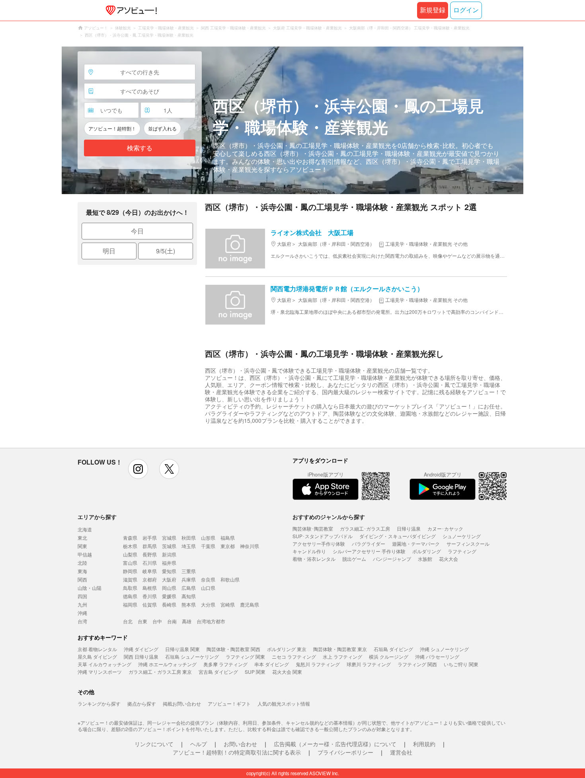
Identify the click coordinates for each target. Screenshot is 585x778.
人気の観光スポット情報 (283, 703)
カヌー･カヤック (445, 528)
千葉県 (208, 546)
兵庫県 (188, 579)
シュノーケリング (462, 536)
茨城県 (169, 546)
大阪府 (169, 579)
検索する (139, 148)
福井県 (169, 562)
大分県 (208, 604)
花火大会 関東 (287, 671)
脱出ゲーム (354, 558)
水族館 (425, 558)
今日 (137, 230)
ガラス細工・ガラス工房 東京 (160, 671)
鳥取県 (130, 587)
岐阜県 (149, 571)
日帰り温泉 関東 (182, 649)
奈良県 (208, 579)
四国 (82, 596)
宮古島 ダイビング (218, 671)
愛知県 (169, 571)
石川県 (149, 562)
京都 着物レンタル (97, 649)
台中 (157, 621)
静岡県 (130, 571)
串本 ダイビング (271, 664)
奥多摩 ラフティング (225, 664)
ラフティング (462, 551)
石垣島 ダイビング (393, 649)
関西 (82, 579)
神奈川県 (249, 546)
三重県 (188, 571)
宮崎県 (227, 604)
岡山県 (169, 587)
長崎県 (169, 604)
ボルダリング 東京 (286, 649)
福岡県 (130, 604)
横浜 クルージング (388, 656)
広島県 (188, 587)
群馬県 (149, 546)
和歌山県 (230, 579)
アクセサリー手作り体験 (318, 543)
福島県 (227, 537)
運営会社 (401, 752)
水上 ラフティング (342, 656)
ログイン (466, 10)
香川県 (149, 596)
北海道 (85, 529)
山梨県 (130, 554)
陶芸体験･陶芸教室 (312, 528)
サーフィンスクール (468, 543)
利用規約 (424, 744)
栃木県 (130, 546)
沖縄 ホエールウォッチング (167, 664)
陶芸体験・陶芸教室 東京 (340, 649)
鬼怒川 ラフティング (318, 664)
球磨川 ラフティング (369, 664)
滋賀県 (130, 579)
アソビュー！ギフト (229, 703)
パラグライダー (368, 543)
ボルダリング (426, 551)
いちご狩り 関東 (461, 664)
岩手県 (149, 537)
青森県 (130, 537)
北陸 (82, 562)
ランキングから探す (99, 703)
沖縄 (82, 612)
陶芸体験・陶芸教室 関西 (233, 649)
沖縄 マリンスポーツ (100, 671)
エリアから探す (97, 517)
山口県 (208, 587)
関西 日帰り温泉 (141, 656)
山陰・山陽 (89, 587)
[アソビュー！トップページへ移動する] (129, 10)
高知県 (188, 596)
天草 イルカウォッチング (104, 664)
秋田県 (188, 537)
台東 (142, 621)
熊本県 (188, 604)
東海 (82, 571)
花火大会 (448, 558)
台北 (128, 621)
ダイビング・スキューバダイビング (397, 536)
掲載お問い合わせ (182, 703)
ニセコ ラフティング (294, 656)
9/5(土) (165, 250)
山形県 (208, 537)
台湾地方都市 (211, 621)
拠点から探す (141, 703)
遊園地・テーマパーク (416, 543)
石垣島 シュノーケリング (192, 656)
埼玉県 (188, 546)
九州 (82, 604)
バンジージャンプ (392, 558)
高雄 (186, 621)
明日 (109, 250)
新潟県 (169, 554)
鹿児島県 (249, 604)
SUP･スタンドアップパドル (322, 536)
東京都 (227, 546)
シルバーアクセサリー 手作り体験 (369, 551)
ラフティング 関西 (417, 664)
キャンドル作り (309, 551)
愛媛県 (169, 596)
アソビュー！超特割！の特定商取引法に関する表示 (237, 752)
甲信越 (85, 554)
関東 (82, 546)
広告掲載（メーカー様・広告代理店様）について (335, 744)
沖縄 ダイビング (141, 649)
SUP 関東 (255, 671)
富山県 (130, 562)
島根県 (149, 587)
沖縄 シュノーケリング (444, 649)
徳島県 (130, 596)
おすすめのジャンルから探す (328, 517)
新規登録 (432, 10)
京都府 (149, 579)
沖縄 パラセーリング (437, 656)
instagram (138, 469)
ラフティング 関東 (245, 656)
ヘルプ (198, 744)
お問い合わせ (240, 744)
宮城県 (169, 537)
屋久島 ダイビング (97, 656)
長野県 (149, 554)
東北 (82, 537)
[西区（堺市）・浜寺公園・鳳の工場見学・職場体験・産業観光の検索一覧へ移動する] (292, 120)
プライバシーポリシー (345, 752)
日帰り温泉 (409, 528)
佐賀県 (149, 604)
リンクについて (154, 744)
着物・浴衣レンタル (313, 558)
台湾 (82, 621)
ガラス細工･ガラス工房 (365, 528)
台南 (172, 621)
